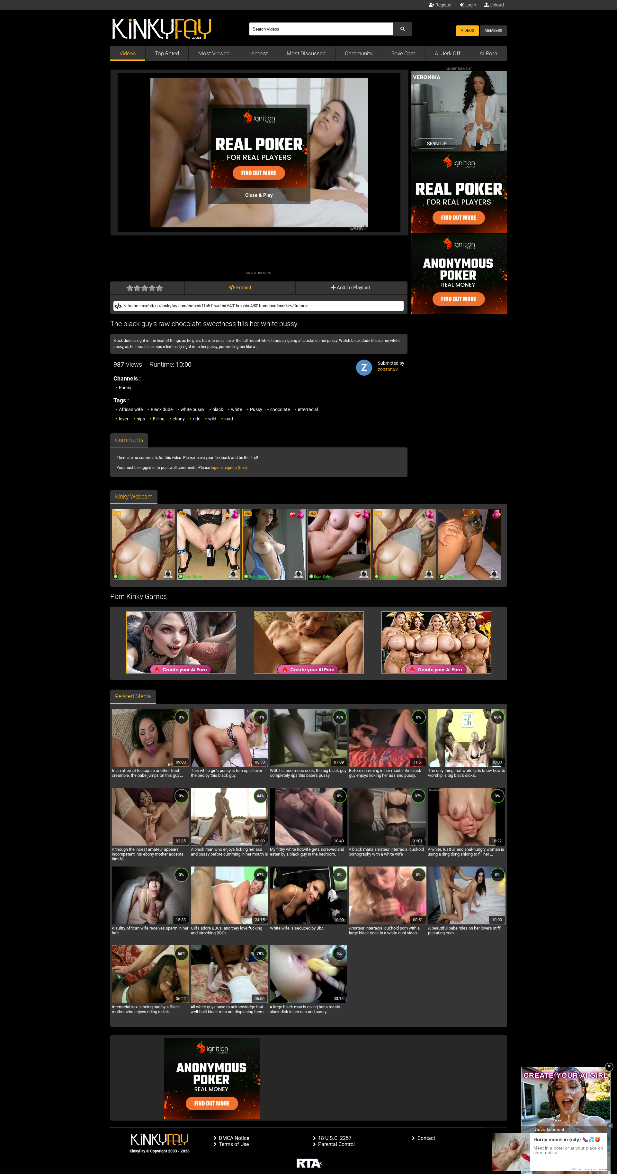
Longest (258, 53)
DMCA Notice (234, 1138)
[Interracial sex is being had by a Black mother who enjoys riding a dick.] (151, 1002)
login (215, 467)
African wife (131, 409)
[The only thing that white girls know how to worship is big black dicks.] (467, 766)
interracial (308, 409)
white (236, 409)
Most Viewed (213, 53)
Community (358, 53)
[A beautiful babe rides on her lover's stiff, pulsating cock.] (467, 923)
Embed (243, 287)
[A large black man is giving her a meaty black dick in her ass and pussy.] (308, 1002)
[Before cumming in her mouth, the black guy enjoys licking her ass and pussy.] (388, 766)
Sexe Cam (403, 53)
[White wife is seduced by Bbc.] (309, 923)
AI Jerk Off (448, 53)
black (217, 409)
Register (443, 4)
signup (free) (236, 467)
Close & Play (259, 195)
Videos (467, 30)
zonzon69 (388, 369)
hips (141, 418)
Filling (159, 418)
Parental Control (336, 1144)
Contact (426, 1138)
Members (493, 30)
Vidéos (128, 53)
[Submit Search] (402, 29)
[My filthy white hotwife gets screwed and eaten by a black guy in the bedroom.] (309, 844)
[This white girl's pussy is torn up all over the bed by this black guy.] (230, 766)
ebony (179, 418)
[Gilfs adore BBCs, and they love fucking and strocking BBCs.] (230, 923)
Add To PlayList (352, 287)
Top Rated (167, 53)
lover (124, 418)
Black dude (162, 409)
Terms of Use (234, 1144)
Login (470, 4)
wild (212, 418)
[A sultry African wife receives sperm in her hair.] (151, 923)
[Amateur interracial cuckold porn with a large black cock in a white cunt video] (388, 923)
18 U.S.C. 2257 (335, 1138)
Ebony (125, 387)
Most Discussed (306, 53)
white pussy (192, 409)
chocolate (280, 409)
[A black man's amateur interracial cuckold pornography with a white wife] (387, 844)
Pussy (256, 409)
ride (196, 418)
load (228, 418)
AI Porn (488, 53)
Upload (496, 4)
